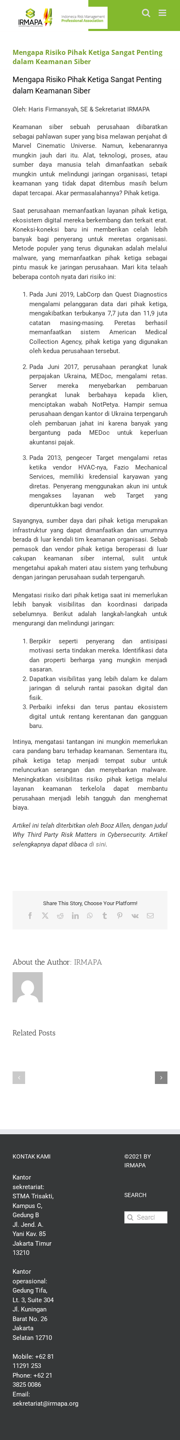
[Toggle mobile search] (146, 12)
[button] (19, 1077)
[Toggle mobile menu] (163, 12)
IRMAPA (88, 962)
